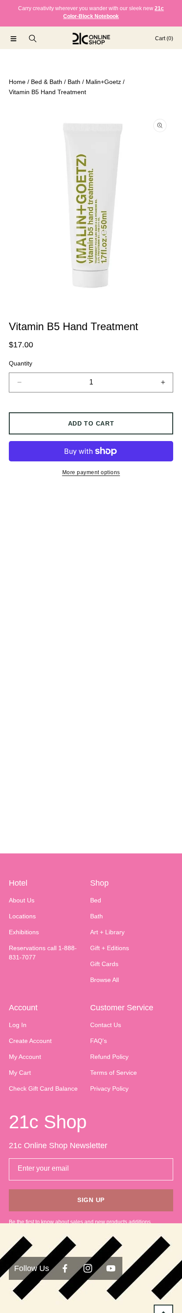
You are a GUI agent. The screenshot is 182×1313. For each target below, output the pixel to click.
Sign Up (91, 1199)
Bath (74, 81)
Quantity (20, 363)
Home (17, 81)
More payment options (91, 472)
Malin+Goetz (103, 81)
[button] (13, 38)
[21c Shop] (91, 38)
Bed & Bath (46, 81)
